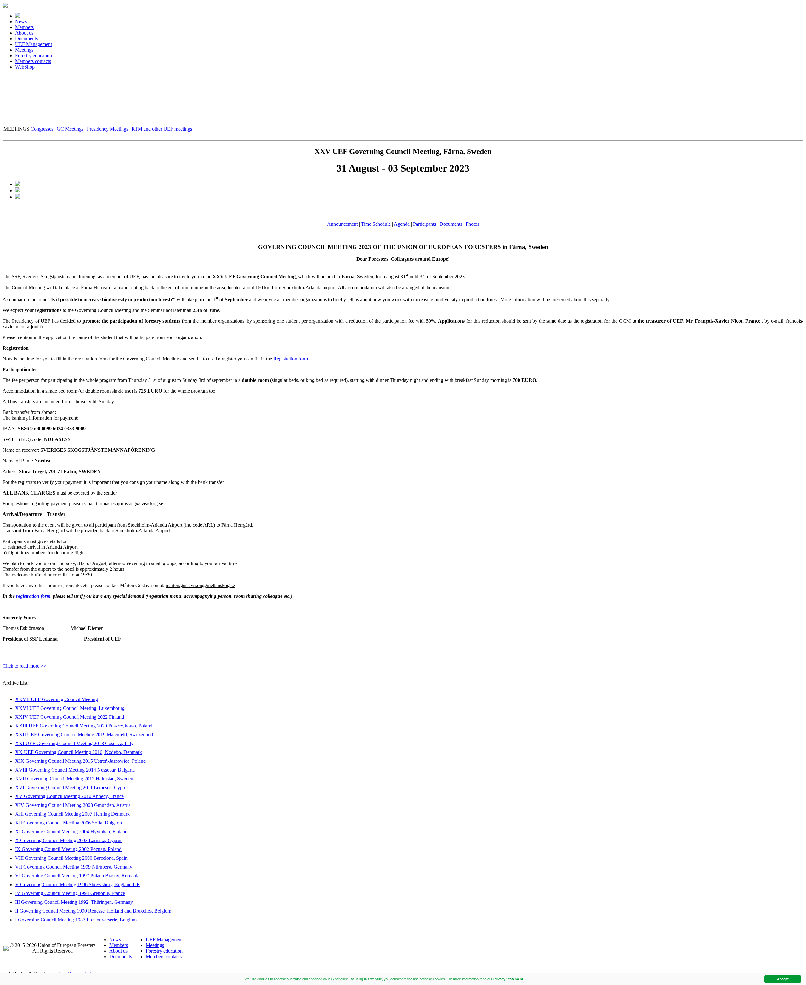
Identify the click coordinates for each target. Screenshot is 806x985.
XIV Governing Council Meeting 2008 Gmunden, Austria (73, 805)
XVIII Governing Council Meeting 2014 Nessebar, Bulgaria (75, 770)
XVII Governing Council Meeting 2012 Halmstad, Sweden (74, 778)
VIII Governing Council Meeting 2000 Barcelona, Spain (71, 858)
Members (24, 27)
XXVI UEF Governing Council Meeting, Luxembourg (70, 708)
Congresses (42, 129)
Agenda (402, 224)
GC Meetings (70, 129)
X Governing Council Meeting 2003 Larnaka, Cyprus (68, 840)
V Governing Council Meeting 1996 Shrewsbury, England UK (77, 884)
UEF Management (33, 44)
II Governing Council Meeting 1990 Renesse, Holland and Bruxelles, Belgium (93, 911)
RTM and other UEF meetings (162, 129)
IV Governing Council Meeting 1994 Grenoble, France (70, 893)
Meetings (24, 50)
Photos (472, 224)
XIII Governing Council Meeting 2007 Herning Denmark (72, 814)
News (21, 21)
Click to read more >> (24, 666)
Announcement (342, 224)
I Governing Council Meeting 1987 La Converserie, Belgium (76, 919)
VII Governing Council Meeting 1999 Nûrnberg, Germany (73, 866)
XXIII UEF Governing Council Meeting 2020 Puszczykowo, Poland (83, 725)
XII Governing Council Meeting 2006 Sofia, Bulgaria (68, 822)
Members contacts (33, 61)
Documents (26, 38)
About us (24, 33)
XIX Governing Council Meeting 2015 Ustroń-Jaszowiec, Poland (80, 761)
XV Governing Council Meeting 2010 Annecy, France (69, 796)
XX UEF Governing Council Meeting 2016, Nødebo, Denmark (78, 752)
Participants (424, 224)
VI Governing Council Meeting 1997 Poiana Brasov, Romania (77, 875)
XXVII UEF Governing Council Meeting (56, 699)
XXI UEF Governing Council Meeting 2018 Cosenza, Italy (74, 743)
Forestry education (33, 55)
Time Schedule (376, 224)
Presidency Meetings (107, 129)
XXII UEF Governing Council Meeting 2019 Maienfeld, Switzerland (84, 734)
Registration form (290, 358)
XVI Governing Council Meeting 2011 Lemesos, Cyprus (71, 787)
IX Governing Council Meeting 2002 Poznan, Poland (68, 849)
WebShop (25, 67)
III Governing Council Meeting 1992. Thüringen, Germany (74, 902)
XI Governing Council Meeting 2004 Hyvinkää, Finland (71, 831)
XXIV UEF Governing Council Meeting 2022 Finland (69, 717)
